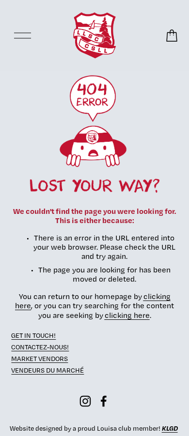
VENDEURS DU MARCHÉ (47, 370)
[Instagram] (85, 401)
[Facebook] (104, 401)
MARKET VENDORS (39, 358)
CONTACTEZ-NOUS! (40, 347)
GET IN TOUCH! (33, 335)
